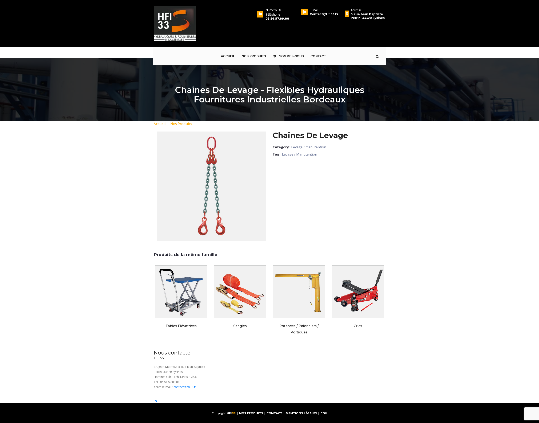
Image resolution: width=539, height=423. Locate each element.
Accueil (228, 56)
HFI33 (159, 358)
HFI (231, 413)
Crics (358, 326)
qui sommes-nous (288, 56)
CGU (323, 413)
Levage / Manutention (299, 154)
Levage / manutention (308, 147)
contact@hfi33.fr (184, 387)
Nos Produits (181, 123)
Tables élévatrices (181, 326)
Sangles (240, 326)
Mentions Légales (301, 413)
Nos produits (254, 56)
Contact (318, 56)
